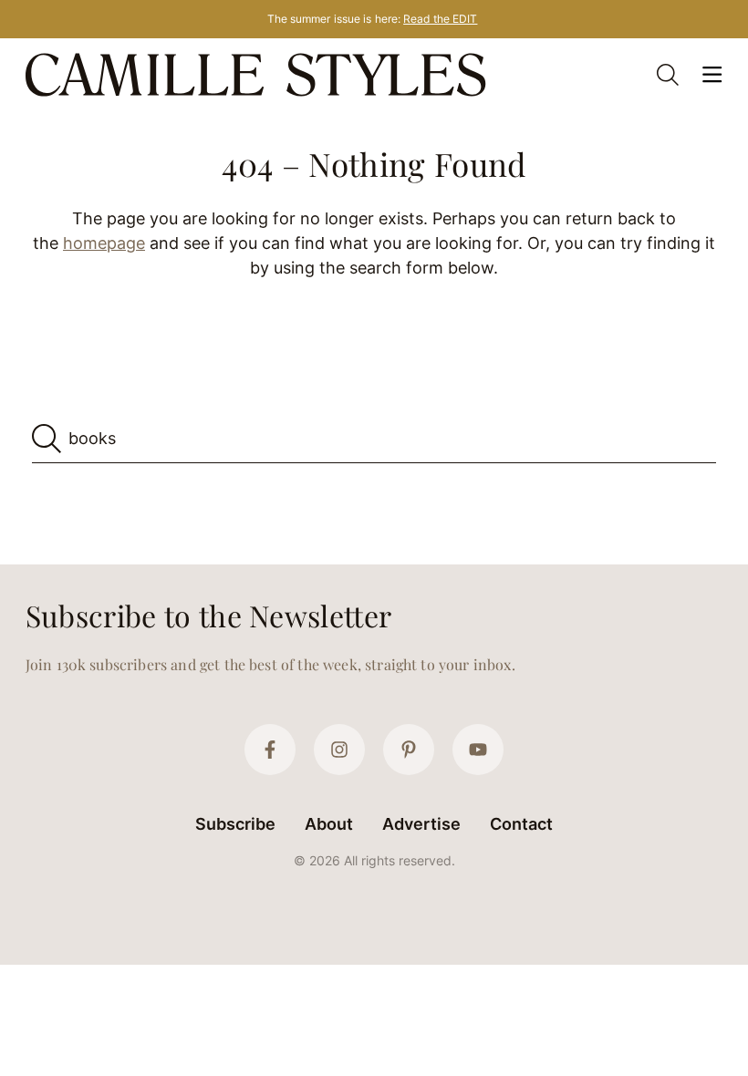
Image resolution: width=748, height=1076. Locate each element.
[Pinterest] (408, 749)
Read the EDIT (440, 19)
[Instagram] (339, 749)
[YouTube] (478, 749)
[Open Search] (668, 75)
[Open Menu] (711, 75)
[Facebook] (270, 749)
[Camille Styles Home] (259, 74)
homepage (104, 243)
